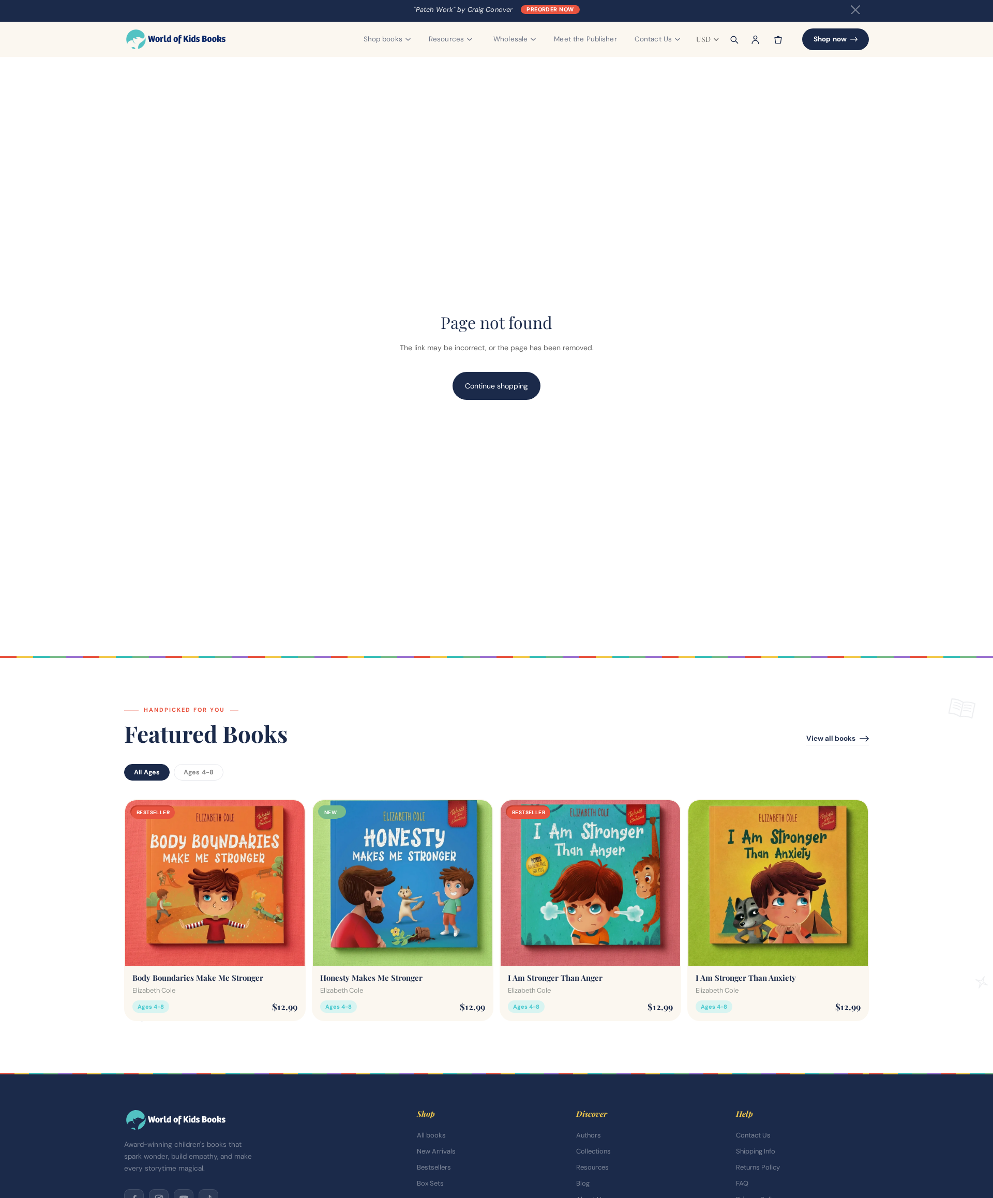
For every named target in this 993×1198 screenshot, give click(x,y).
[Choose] (288, 950)
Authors (588, 1135)
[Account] (755, 39)
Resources (592, 1167)
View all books (830, 738)
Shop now (830, 39)
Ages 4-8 (199, 772)
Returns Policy (758, 1167)
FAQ (742, 1183)
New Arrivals (436, 1151)
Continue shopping (496, 386)
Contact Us (753, 1135)
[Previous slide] (140, 883)
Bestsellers (434, 1167)
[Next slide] (289, 883)
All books (431, 1135)
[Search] (734, 39)
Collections (593, 1151)
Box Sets (430, 1183)
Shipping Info (755, 1151)
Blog (583, 1183)
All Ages (147, 772)
